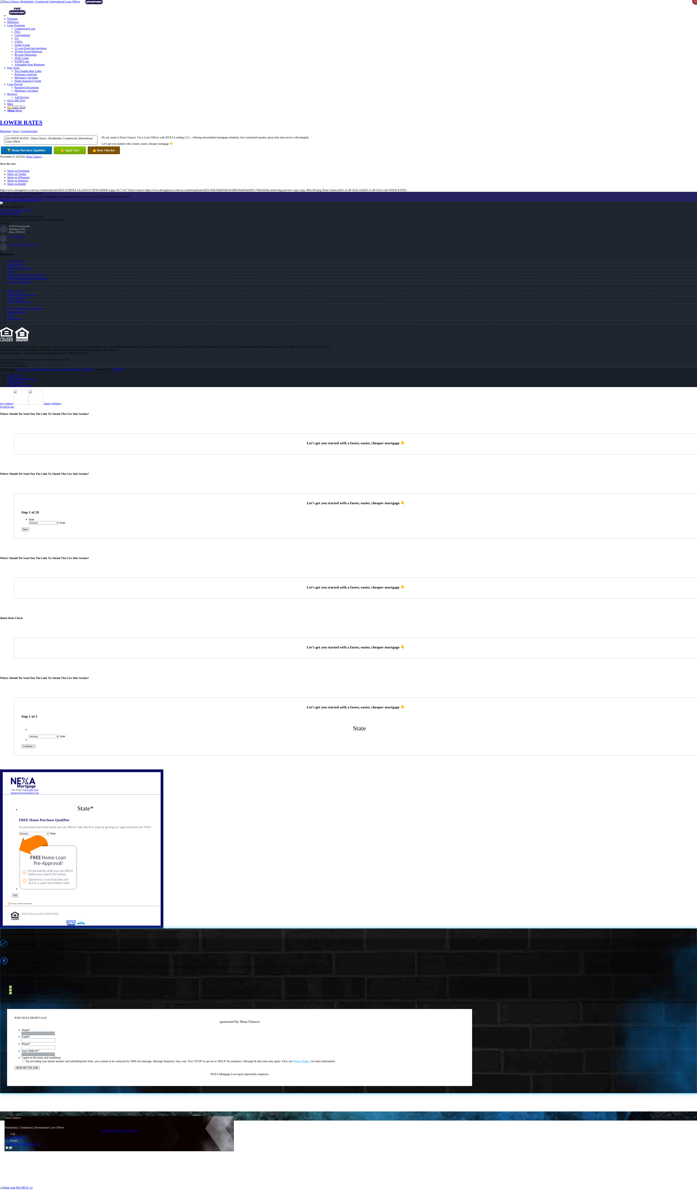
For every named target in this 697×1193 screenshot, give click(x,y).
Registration (14, 318)
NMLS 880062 (16, 298)
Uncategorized (29, 131)
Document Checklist (19, 268)
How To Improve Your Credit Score (27, 278)
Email (26, 1036)
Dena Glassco (34, 156)
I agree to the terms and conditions (41, 1057)
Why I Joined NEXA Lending (24, 308)
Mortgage (5, 131)
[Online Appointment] (17, 15)
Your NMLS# (30, 1050)
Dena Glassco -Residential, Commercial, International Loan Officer (55, 369)
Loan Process (15, 264)
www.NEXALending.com (15, 210)
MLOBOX (117, 369)
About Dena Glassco (19, 301)
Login (10, 315)
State (31, 519)
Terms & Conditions (18, 282)
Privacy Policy (15, 291)
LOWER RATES (21, 122)
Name (26, 1030)
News (16, 131)
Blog (10, 271)
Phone (26, 1043)
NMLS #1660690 (10, 213)
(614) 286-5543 (17, 236)
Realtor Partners (16, 312)
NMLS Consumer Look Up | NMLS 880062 (40, 913)
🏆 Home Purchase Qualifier (26, 150)
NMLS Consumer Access (22, 294)
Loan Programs (16, 261)
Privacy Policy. (301, 1061)
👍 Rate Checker (103, 150)
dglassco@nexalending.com (23, 244)
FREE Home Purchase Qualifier (25, 275)
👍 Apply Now (69, 150)
